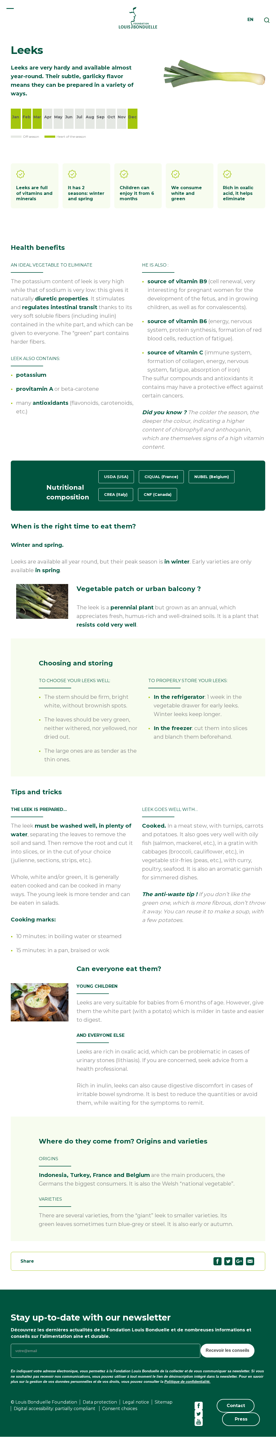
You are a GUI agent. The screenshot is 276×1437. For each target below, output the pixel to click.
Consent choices (119, 1408)
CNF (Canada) (157, 494)
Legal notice (136, 1402)
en (250, 19)
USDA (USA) (116, 476)
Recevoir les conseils (227, 1350)
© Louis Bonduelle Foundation (44, 1402)
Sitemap (163, 1402)
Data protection (100, 1402)
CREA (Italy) (115, 494)
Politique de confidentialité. (187, 1382)
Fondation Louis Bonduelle (138, 18)
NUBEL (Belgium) (211, 476)
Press (241, 1419)
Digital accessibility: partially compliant (55, 1408)
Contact (236, 1405)
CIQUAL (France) (161, 476)
